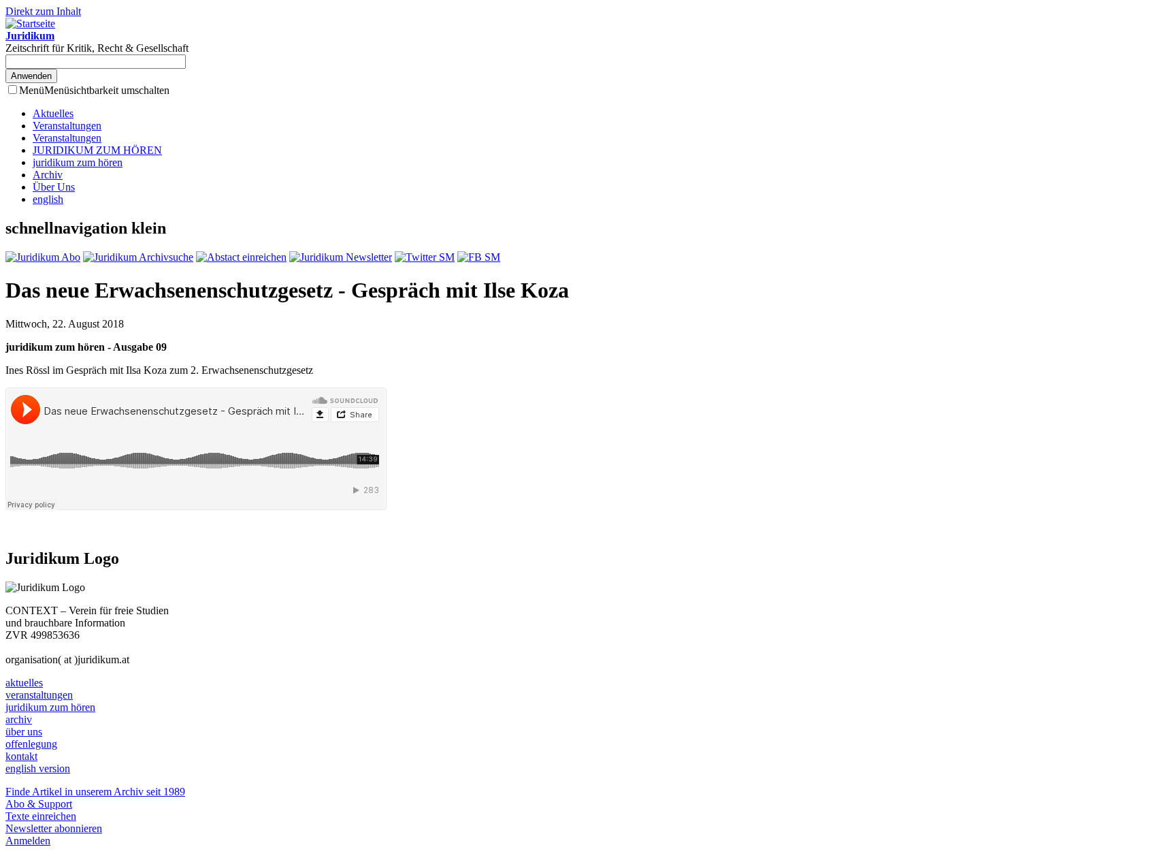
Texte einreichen (40, 816)
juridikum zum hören (77, 162)
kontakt (21, 756)
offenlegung (31, 744)
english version (37, 768)
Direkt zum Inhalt (43, 11)
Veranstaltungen (67, 125)
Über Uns (54, 187)
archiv (18, 719)
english (48, 199)
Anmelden (27, 840)
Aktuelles (53, 113)
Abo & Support (38, 804)
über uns (23, 731)
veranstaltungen (39, 695)
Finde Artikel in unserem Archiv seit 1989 (95, 791)
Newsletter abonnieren (53, 828)
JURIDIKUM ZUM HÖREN (97, 150)
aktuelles (24, 682)
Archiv (48, 174)
